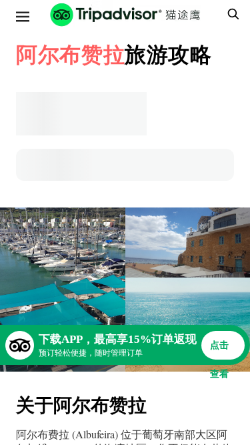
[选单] (22, 16)
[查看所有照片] (62, 289)
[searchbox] (231, 14)
